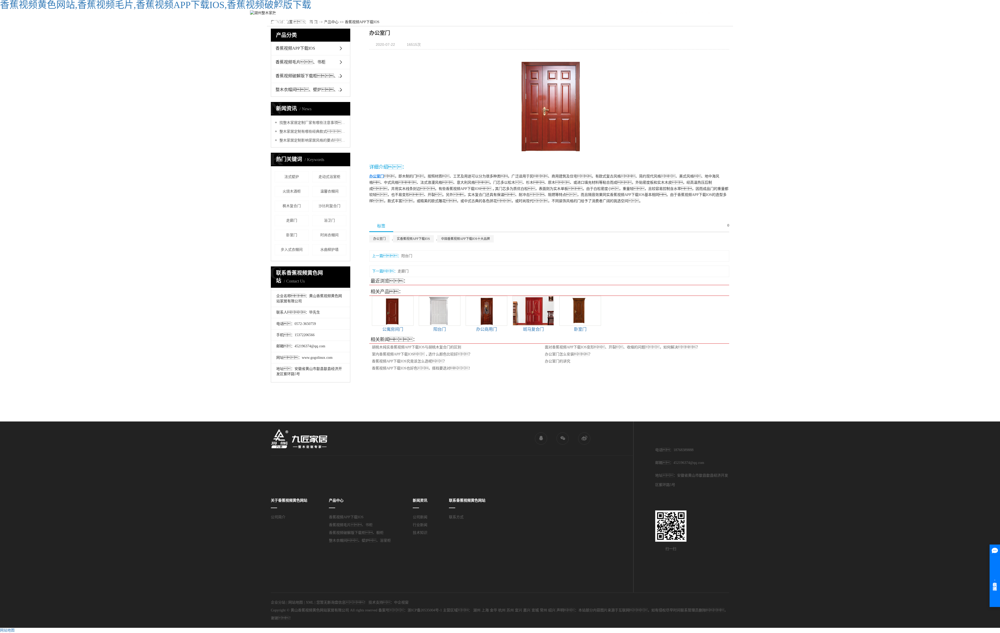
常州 (543, 610)
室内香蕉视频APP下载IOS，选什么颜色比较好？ (422, 354)
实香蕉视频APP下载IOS (413, 239)
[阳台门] (439, 311)
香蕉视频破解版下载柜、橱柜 (311, 76)
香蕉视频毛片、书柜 (351, 525)
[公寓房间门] (393, 311)
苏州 (510, 610)
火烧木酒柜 (292, 191)
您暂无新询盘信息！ (341, 602)
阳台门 (406, 256)
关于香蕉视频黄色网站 (647, 13)
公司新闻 (420, 517)
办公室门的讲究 (557, 361)
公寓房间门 (392, 329)
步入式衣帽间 (292, 250)
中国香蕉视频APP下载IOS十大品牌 (465, 239)
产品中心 (563, 13)
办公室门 (379, 239)
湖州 (476, 610)
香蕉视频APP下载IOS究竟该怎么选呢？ (409, 361)
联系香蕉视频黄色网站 (695, 13)
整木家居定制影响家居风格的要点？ (312, 140)
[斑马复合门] (533, 311)
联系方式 (456, 517)
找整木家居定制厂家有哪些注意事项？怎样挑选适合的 (312, 123)
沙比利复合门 (329, 206)
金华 (493, 610)
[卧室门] (580, 311)
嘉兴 (526, 610)
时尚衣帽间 (329, 235)
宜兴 (518, 610)
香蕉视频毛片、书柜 (301, 62)
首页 (543, 13)
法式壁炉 (291, 177)
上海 (485, 610)
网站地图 (295, 602)
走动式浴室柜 (329, 177)
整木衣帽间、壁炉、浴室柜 (313, 89)
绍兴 (551, 610)
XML (310, 602)
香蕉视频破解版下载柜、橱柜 (356, 533)
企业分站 (278, 602)
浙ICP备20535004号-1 (425, 610)
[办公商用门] (486, 311)
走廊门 (291, 220)
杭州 (501, 610)
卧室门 (291, 235)
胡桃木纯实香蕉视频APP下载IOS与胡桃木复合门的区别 (416, 347)
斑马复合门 (533, 329)
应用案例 (587, 13)
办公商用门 (486, 329)
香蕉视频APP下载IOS (295, 48)
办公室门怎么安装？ (568, 354)
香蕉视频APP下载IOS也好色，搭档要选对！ (422, 368)
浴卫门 (329, 220)
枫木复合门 (292, 206)
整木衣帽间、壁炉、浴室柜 (360, 540)
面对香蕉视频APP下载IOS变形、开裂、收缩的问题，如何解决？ (622, 347)
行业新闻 (420, 525)
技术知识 (420, 533)
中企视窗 (401, 602)
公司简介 (278, 517)
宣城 (535, 610)
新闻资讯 (612, 13)
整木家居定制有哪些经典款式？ (312, 131)
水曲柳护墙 (329, 250)
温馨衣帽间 (329, 191)
